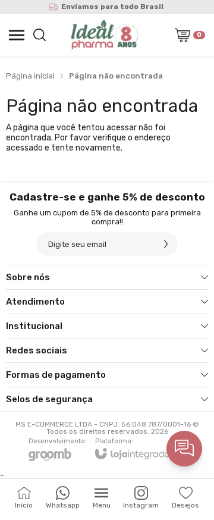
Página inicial (30, 75)
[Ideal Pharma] (103, 34)
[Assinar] (166, 244)
